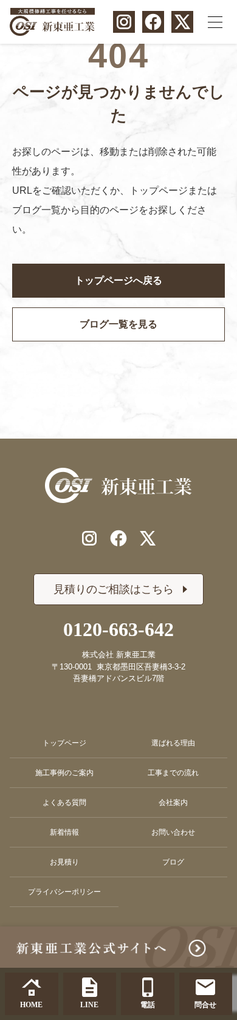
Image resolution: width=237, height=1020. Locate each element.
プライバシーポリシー (64, 892)
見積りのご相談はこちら (113, 589)
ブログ (173, 862)
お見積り (64, 862)
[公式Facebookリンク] (153, 22)
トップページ (64, 743)
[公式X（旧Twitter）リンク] (182, 22)
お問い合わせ (173, 832)
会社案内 (173, 802)
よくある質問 (64, 802)
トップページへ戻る (118, 280)
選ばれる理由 (173, 743)
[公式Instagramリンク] (124, 22)
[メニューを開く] (215, 22)
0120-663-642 (118, 629)
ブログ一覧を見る (118, 324)
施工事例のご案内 (64, 772)
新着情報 (64, 832)
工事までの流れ (173, 772)
